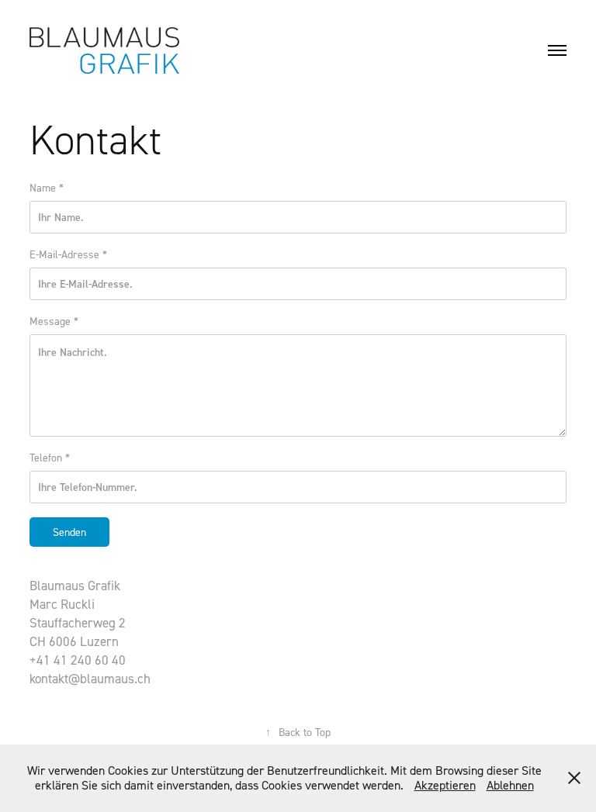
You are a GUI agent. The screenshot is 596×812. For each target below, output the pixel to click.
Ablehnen (510, 785)
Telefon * (49, 457)
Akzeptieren (445, 785)
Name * (46, 187)
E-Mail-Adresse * (68, 254)
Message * (53, 320)
